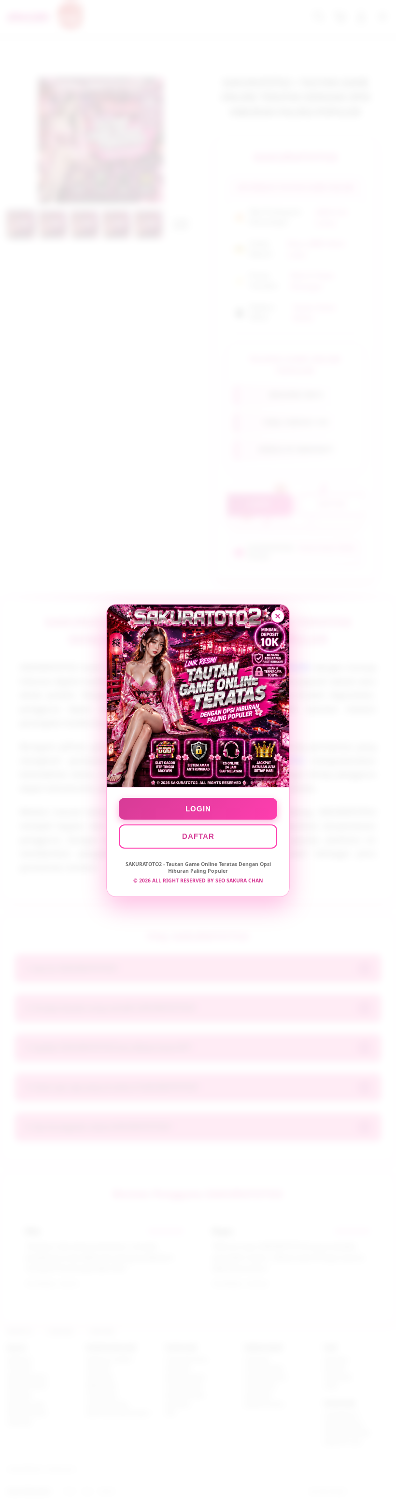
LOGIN (198, 809)
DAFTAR (198, 836)
